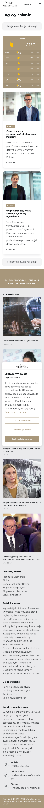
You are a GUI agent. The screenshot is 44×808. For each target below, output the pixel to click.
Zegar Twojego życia (14, 587)
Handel (10, 126)
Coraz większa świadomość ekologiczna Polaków (21, 134)
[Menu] (40, 4)
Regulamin (34, 280)
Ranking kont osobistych (16, 687)
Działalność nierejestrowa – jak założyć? (20, 341)
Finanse (25, 4)
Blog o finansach (12, 595)
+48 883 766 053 (20, 766)
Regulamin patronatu (26, 283)
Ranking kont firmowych (16, 690)
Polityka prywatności (16, 412)
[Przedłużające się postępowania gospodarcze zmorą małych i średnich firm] (22, 533)
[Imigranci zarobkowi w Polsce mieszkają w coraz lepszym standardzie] (22, 478)
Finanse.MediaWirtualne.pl (25, 788)
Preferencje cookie (22, 429)
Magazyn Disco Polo (14, 576)
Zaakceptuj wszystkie (22, 439)
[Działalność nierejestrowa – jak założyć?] (22, 316)
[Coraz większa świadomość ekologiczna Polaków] (22, 106)
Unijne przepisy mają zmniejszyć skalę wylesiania (18, 213)
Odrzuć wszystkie (22, 420)
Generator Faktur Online (16, 584)
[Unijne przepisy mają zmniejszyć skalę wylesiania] (22, 185)
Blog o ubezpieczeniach (16, 591)
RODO (10, 283)
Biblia (6, 580)
